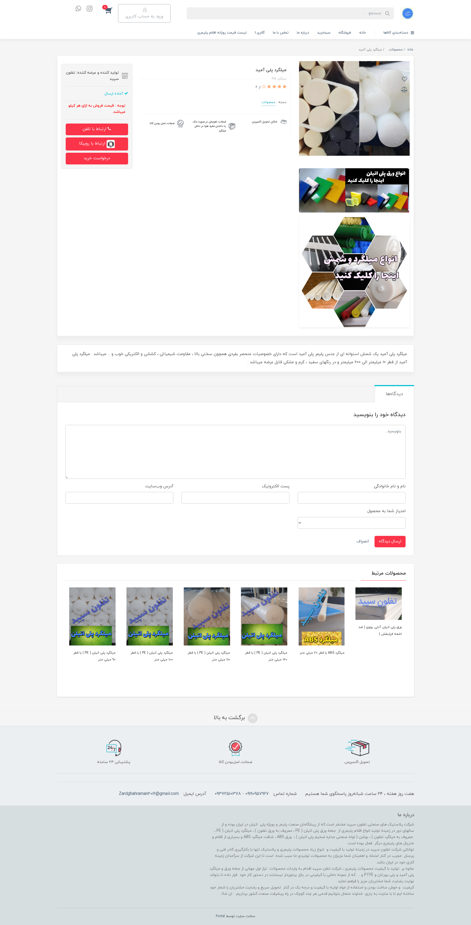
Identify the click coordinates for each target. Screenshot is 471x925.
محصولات (268, 102)
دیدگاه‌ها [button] (394, 394)
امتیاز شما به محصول (386, 511)
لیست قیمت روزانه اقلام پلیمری (222, 32)
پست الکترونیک (275, 486)
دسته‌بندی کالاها (396, 32)
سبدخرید (323, 32)
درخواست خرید (97, 158)
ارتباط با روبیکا (93, 143)
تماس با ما (281, 32)
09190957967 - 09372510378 (242, 794)
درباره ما (303, 32)
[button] (111, 10)
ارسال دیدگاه (390, 541)
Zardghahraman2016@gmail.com (149, 794)
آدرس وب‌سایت (159, 486)
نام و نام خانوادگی (390, 486)
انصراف (363, 541)
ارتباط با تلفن (95, 129)
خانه (362, 32)
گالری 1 (260, 32)
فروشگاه (345, 32)
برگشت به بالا (230, 718)
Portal (220, 916)
